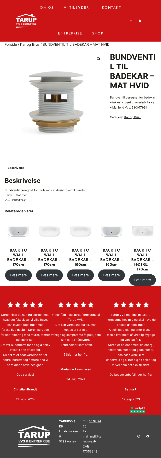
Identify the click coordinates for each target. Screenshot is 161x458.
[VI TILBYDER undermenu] (91, 8)
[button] (98, 58)
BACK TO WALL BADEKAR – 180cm (80, 258)
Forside (11, 44)
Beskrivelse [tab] (16, 168)
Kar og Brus (29, 44)
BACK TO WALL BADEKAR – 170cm (18, 258)
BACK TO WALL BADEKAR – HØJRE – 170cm (142, 260)
